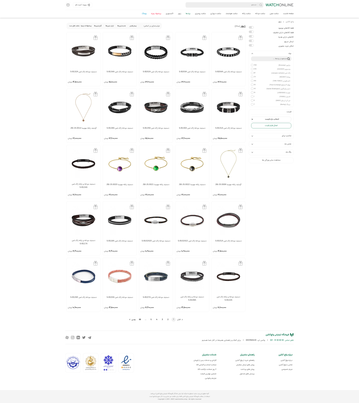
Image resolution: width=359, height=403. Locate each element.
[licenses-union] (74, 363)
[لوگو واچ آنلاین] (280, 5)
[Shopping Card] (68, 5)
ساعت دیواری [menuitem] (215, 13)
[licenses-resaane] (92, 363)
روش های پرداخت (247, 369)
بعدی (134, 319)
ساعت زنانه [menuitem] (246, 13)
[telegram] (89, 337)
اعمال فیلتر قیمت (271, 125)
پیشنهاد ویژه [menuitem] (156, 13)
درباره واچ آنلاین (287, 360)
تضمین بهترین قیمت (208, 374)
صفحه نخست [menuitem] (288, 13)
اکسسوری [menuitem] (169, 13)
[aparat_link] (67, 337)
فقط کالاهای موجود (286, 28)
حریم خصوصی (287, 369)
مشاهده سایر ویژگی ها (271, 160)
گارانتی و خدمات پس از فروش (205, 360)
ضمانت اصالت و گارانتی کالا (206, 365)
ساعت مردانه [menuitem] (260, 13)
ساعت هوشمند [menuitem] (232, 13)
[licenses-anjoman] (109, 363)
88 (140, 319)
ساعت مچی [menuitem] (274, 13)
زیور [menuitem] (179, 13)
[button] (271, 53)
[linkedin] (78, 337)
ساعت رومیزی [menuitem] (200, 13)
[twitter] (84, 337)
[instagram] (72, 337)
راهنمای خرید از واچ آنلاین (244, 360)
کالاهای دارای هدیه (286, 37)
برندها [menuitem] (188, 13)
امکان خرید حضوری (286, 46)
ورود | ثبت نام (80, 5)
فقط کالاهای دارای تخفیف (283, 32)
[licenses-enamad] (127, 363)
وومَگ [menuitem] (144, 13)
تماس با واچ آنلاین (286, 365)
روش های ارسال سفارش (245, 365)
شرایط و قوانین (210, 378)
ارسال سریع (289, 41)
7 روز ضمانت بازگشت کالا (207, 369)
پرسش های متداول (247, 374)
